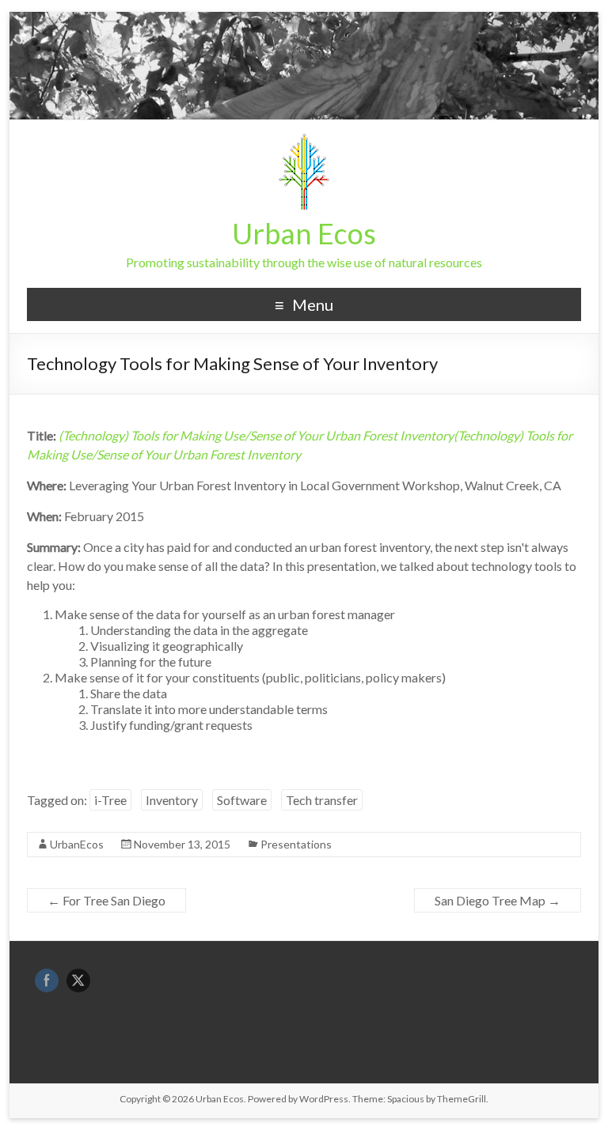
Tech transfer (322, 799)
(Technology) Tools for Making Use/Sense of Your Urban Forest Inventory (256, 435)
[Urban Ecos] (304, 139)
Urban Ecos (304, 233)
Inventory (172, 799)
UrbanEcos (77, 844)
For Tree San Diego (106, 900)
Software (242, 799)
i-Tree (110, 799)
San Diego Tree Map (497, 900)
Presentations (296, 844)
